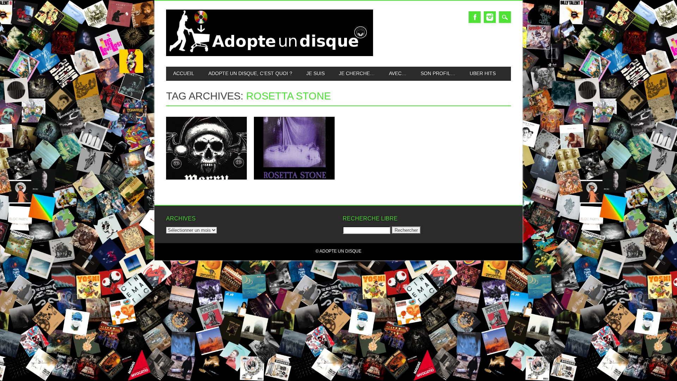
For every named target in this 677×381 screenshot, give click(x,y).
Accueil (183, 73)
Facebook (475, 17)
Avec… (398, 73)
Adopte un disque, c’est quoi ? (250, 73)
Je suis (315, 73)
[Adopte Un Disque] (269, 54)
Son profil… (438, 73)
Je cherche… (357, 73)
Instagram (490, 17)
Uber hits (483, 73)
